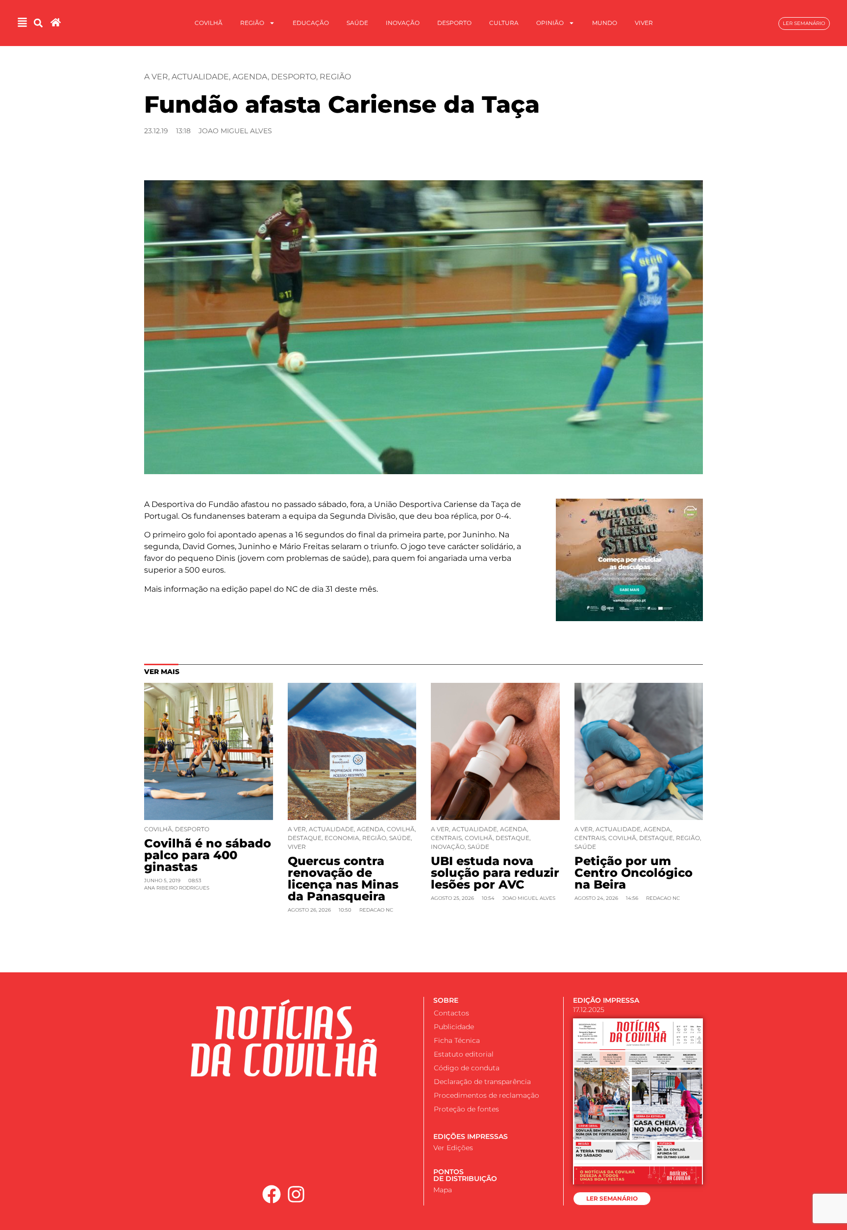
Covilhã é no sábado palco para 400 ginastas (207, 855)
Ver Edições (453, 1147)
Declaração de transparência (482, 1081)
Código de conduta (466, 1067)
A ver (156, 76)
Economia (341, 838)
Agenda (250, 76)
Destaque (305, 838)
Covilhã (209, 22)
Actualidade (200, 76)
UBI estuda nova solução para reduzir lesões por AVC (495, 873)
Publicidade (454, 1026)
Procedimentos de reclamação (486, 1095)
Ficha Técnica (457, 1040)
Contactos (451, 1013)
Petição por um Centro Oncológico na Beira (633, 873)
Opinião (550, 22)
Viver (644, 22)
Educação (311, 22)
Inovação (403, 22)
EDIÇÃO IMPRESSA (606, 1000)
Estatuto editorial (464, 1054)
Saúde (357, 22)
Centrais (446, 838)
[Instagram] (296, 1194)
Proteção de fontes (466, 1109)
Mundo (604, 22)
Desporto (454, 22)
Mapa (442, 1189)
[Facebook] (271, 1194)
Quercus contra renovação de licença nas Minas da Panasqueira (343, 878)
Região (252, 22)
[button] (38, 23)
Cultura (504, 22)
